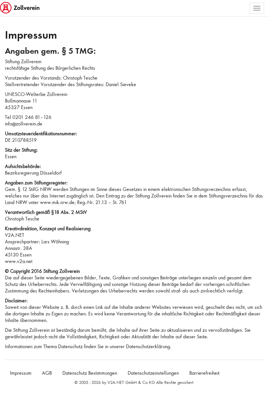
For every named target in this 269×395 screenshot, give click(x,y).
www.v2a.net (18, 261)
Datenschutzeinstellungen (153, 373)
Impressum (20, 373)
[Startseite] (20, 8)
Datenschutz (70, 346)
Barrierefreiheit (204, 373)
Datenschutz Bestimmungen (89, 373)
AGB (47, 373)
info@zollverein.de (23, 124)
